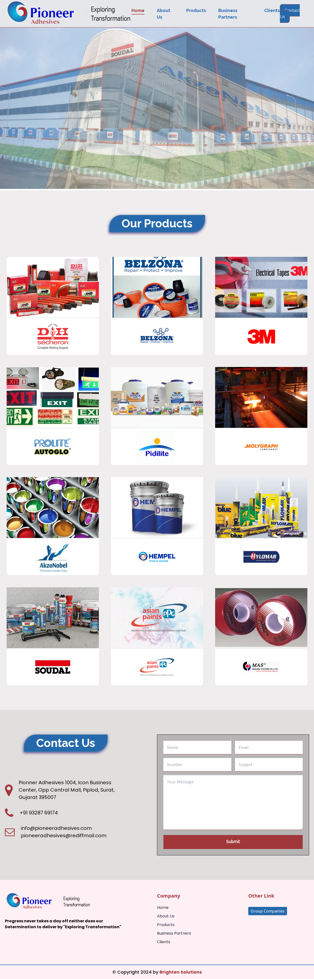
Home (137, 10)
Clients (272, 10)
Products (196, 10)
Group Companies (268, 911)
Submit (233, 842)
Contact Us (290, 13)
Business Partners (174, 933)
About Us (165, 916)
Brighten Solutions (180, 972)
